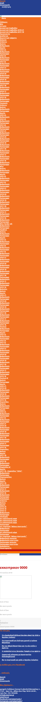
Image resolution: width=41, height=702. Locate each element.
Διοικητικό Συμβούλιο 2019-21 (12, 30)
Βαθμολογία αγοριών (8, 538)
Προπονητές (5, 34)
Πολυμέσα (4, 623)
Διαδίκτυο (4, 36)
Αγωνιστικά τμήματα (8, 38)
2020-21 (3, 68)
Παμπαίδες (4, 449)
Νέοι (2, 167)
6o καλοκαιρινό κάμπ (8, 532)
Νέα (1, 24)
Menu (3, 18)
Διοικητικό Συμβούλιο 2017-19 (12, 32)
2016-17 (3, 91)
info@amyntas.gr (7, 695)
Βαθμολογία (4, 46)
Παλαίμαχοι (4, 499)
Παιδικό (3, 327)
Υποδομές (4, 517)
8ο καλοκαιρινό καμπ (8, 521)
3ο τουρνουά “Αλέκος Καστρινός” (13, 536)
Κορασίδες (4, 402)
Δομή (2, 3)
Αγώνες (3, 44)
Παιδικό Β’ (4, 378)
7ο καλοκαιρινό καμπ (8, 523)
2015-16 (3, 97)
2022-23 (3, 56)
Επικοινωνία (5, 5)
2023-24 (3, 50)
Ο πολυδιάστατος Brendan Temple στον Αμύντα (21, 651)
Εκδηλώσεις (5, 546)
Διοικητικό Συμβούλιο (8, 28)
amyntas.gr (4, 697)
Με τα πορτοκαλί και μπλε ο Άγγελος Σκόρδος (20, 660)
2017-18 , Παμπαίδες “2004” (11, 471)
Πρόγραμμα (4, 54)
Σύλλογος (4, 22)
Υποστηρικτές (5, 548)
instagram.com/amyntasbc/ (11, 701)
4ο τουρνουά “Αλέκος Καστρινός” (13, 527)
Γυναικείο (4, 103)
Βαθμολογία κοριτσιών (9, 540)
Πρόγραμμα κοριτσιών (9, 544)
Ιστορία (3, 26)
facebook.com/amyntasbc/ (11, 699)
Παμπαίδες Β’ (5, 467)
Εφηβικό (3, 230)
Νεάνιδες (4, 289)
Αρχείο (3, 48)
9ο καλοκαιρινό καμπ (8, 519)
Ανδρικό (3, 40)
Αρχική (2, 1)
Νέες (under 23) (6, 224)
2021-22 (3, 62)
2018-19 (3, 79)
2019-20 (3, 74)
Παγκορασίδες (6, 477)
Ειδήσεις (3, 42)
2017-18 (3, 85)
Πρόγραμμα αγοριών (8, 542)
